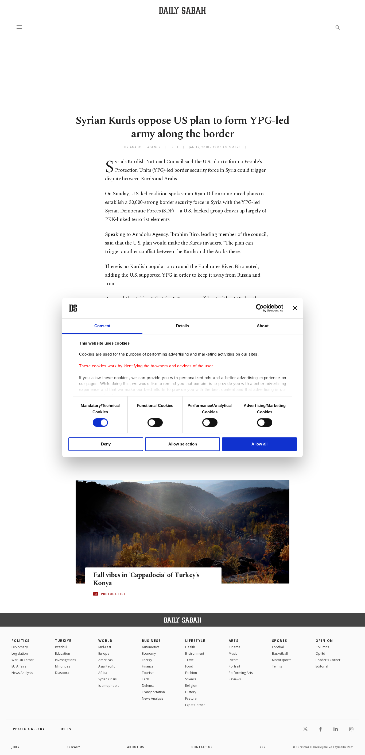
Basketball (280, 653)
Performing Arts (241, 672)
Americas (105, 660)
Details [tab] (182, 325)
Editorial (322, 666)
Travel (190, 660)
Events (233, 660)
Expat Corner (195, 705)
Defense (148, 685)
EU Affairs (18, 666)
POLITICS (20, 640)
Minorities (62, 666)
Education (62, 653)
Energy (147, 660)
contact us (201, 747)
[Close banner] (295, 308)
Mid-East (104, 647)
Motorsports (281, 660)
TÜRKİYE (63, 640)
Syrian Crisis (107, 679)
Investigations (65, 660)
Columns (322, 647)
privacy (73, 747)
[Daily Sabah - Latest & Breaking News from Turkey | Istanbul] (182, 10)
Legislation (19, 653)
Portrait (234, 666)
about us (135, 747)
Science (190, 679)
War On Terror (22, 660)
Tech (145, 679)
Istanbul (61, 647)
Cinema (234, 647)
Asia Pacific (106, 666)
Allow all (259, 444)
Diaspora (62, 672)
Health (190, 647)
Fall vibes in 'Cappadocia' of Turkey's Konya (146, 579)
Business (151, 640)
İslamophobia (108, 685)
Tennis (277, 666)
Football (278, 647)
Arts (234, 640)
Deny (106, 444)
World (105, 640)
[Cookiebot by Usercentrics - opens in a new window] (259, 308)
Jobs (15, 747)
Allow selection (182, 444)
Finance (147, 666)
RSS (262, 747)
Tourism (148, 672)
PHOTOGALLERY (113, 594)
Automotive (151, 647)
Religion (191, 685)
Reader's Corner (328, 660)
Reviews (235, 679)
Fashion (191, 672)
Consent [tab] (102, 325)
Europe (103, 653)
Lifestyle (195, 640)
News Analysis (22, 672)
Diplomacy (19, 647)
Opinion (324, 640)
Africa (102, 672)
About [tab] (263, 325)
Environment (194, 653)
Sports (279, 640)
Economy (149, 653)
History (190, 692)
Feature (191, 698)
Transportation (153, 692)
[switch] (155, 422)
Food (189, 666)
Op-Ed (320, 653)
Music (233, 653)
